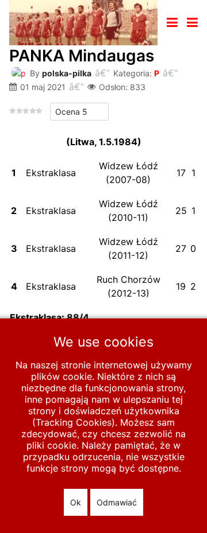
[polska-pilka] (18, 72)
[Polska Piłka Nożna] (83, 22)
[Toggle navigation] (172, 22)
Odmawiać (117, 502)
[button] (192, 22)
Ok (75, 502)
